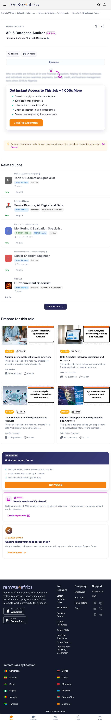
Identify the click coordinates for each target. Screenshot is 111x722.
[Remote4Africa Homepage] (24, 6)
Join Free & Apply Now (26, 122)
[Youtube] (95, 609)
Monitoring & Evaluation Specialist (38, 228)
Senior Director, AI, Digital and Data (38, 205)
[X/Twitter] (101, 609)
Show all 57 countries (55, 711)
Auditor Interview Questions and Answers (28, 357)
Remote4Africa (7, 13)
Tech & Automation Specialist (34, 178)
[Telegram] (101, 615)
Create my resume (17, 515)
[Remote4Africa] (17, 589)
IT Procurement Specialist (32, 283)
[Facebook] (95, 603)
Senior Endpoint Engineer (32, 256)
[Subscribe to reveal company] (47, 38)
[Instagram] (101, 603)
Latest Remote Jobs (26, 13)
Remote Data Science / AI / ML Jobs (53, 13)
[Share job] (102, 26)
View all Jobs (53, 306)
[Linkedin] (95, 615)
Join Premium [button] (55, 485)
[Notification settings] (104, 5)
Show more (54, 62)
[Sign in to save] (95, 26)
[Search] (99, 5)
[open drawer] (5, 5)
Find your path (15, 552)
